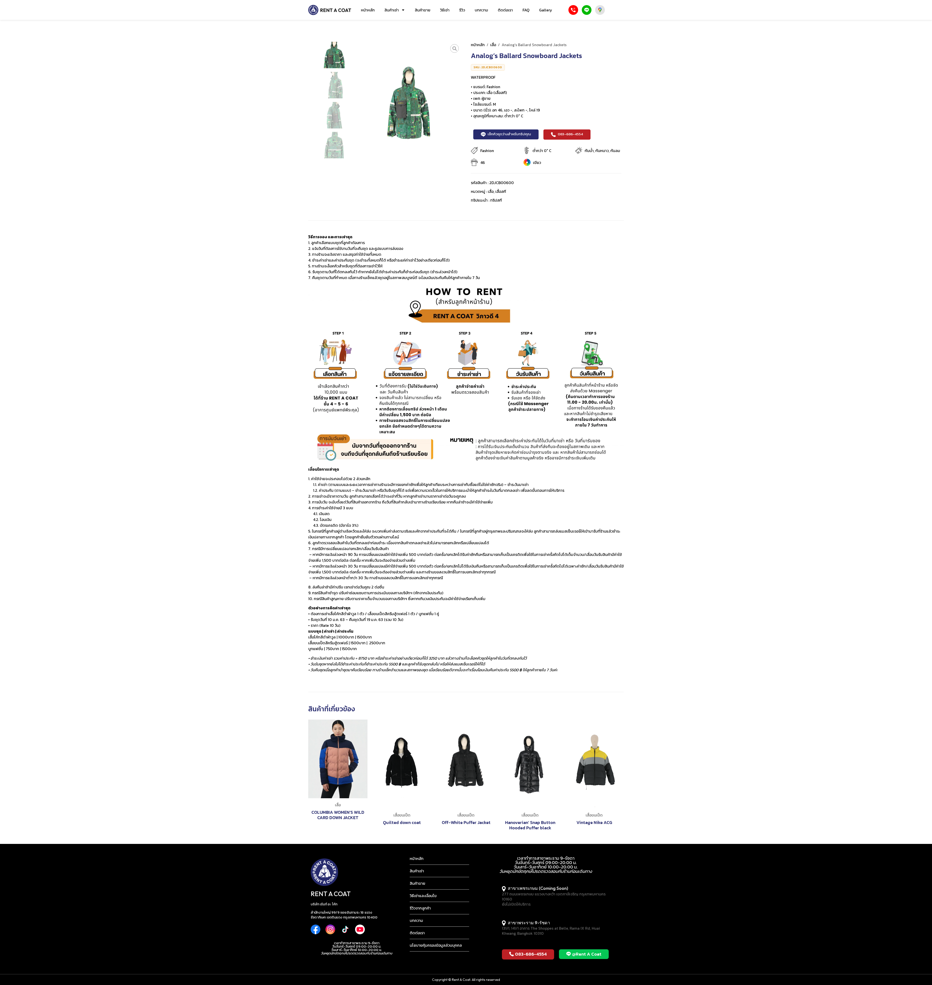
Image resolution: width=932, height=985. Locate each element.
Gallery (545, 10)
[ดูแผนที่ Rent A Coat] (600, 10)
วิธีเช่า (444, 10)
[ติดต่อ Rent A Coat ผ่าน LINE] (586, 10)
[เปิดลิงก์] (454, 48)
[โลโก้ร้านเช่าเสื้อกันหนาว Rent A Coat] (329, 10)
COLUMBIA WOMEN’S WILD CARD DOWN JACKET (337, 815)
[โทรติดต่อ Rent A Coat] (573, 10)
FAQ (526, 10)
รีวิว (462, 10)
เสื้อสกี (500, 191)
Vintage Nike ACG (594, 822)
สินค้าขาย (422, 10)
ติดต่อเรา (505, 10)
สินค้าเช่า (391, 10)
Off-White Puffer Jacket (466, 822)
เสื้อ (493, 45)
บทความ (481, 10)
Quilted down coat (402, 822)
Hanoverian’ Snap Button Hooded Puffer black (530, 825)
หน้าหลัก (368, 10)
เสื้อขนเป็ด (401, 815)
